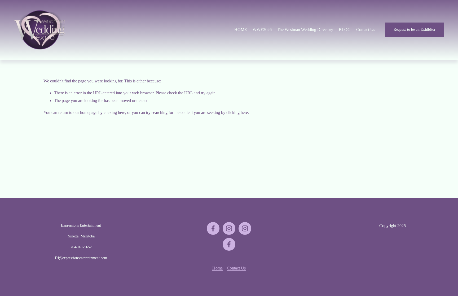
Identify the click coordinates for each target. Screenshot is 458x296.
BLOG (345, 29)
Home (217, 268)
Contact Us (365, 29)
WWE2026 (262, 29)
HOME (240, 29)
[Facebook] (213, 228)
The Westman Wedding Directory (305, 29)
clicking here (114, 112)
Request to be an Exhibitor (414, 30)
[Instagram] (229, 228)
